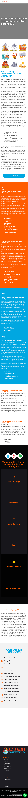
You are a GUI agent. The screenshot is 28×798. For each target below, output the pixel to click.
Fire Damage (14, 503)
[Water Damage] (14, 477)
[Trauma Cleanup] (14, 562)
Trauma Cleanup (14, 567)
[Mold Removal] (14, 519)
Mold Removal (14, 524)
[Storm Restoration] (14, 583)
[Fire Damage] (14, 498)
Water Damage (14, 482)
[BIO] (14, 541)
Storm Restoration (14, 588)
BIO (14, 545)
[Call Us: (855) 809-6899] (25, 795)
